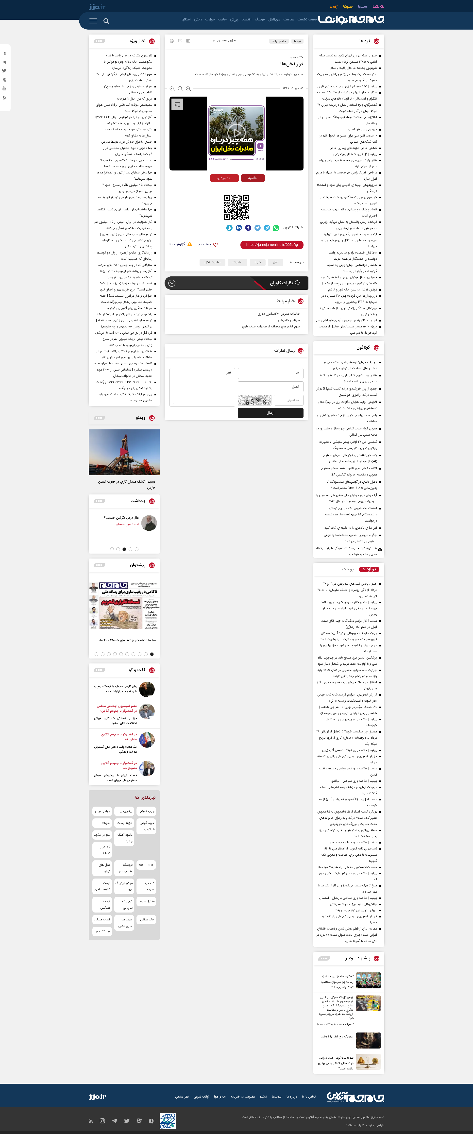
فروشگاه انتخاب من (125, 868)
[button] (137, 549)
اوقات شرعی (201, 1097)
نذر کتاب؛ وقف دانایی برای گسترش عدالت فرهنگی (115, 749)
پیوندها (277, 1097)
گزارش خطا (177, 244)
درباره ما (292, 1097)
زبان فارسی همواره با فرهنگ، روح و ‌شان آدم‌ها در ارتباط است (115, 689)
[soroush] (229, 228)
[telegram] (4, 63)
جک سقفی (147, 919)
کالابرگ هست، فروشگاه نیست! (335, 1024)
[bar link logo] (97, 7)
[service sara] (362, 7)
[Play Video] (236, 133)
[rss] (4, 98)
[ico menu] (94, 21)
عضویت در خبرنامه (243, 1097)
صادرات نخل (212, 262)
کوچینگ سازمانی (127, 905)
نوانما (297, 41)
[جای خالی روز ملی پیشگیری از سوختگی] (141, 523)
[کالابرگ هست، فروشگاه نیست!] (367, 1011)
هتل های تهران (104, 868)
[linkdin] (239, 228)
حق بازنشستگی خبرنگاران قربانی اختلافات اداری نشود (115, 721)
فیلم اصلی (243, 188)
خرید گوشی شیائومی (146, 826)
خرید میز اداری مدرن (125, 923)
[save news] (188, 41)
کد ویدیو (223, 178)
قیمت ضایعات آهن (102, 886)
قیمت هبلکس (105, 905)
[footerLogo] (355, 1097)
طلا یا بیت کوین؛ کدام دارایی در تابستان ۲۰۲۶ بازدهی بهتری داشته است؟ (336, 1063)
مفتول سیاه (147, 901)
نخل (275, 262)
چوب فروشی (146, 811)
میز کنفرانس (102, 931)
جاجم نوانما (279, 41)
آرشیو (263, 1097)
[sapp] (4, 89)
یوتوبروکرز (126, 811)
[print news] (171, 42)
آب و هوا (220, 1097)
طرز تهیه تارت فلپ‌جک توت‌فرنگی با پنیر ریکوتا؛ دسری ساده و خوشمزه (346, 551)
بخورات (105, 823)
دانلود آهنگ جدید (124, 838)
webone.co (146, 865)
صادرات (237, 262)
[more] (324, 958)
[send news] (180, 41)
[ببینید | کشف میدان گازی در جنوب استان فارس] (124, 452)
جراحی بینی (102, 811)
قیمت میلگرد (102, 919)
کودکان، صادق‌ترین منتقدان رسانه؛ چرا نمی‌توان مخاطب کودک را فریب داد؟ (337, 982)
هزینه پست (124, 823)
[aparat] (4, 81)
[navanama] (378, 7)
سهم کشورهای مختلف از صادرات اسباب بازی (271, 326)
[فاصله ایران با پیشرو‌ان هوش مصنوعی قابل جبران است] (147, 772)
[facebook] (248, 228)
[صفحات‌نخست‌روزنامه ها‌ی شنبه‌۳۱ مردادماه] (124, 605)
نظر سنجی (182, 1097)
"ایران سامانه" (355, 1125)
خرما (258, 262)
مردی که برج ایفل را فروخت (337, 1036)
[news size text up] (172, 89)
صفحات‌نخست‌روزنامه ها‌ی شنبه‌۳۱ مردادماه (127, 640)
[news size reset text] (180, 89)
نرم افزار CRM (105, 850)
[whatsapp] (276, 228)
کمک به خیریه (149, 886)
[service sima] (348, 7)
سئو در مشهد (102, 835)
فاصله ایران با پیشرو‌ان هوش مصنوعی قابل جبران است (115, 778)
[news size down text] (188, 89)
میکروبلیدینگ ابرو (124, 886)
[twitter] (4, 72)
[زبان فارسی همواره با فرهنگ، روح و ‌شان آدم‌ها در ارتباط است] (147, 689)
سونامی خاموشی (289, 320)
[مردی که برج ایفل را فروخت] (367, 1040)
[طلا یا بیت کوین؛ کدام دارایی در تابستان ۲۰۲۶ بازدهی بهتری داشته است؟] (367, 1062)
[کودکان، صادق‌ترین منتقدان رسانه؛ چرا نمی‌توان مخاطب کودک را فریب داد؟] (367, 981)
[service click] (334, 7)
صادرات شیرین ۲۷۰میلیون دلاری (279, 314)
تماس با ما (309, 1097)
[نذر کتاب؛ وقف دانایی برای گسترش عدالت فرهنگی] (147, 743)
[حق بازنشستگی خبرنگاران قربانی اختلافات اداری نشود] (147, 715)
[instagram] (4, 54)
